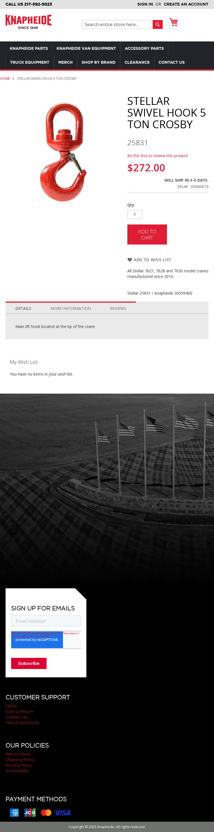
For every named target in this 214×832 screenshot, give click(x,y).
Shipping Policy (20, 759)
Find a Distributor (22, 722)
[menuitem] (29, 48)
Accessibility (17, 771)
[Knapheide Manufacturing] (29, 25)
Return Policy (18, 754)
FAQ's (11, 706)
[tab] (23, 307)
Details (23, 308)
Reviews (118, 308)
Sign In (145, 4)
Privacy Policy (19, 765)
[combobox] (119, 24)
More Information (70, 308)
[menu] (107, 55)
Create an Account (186, 4)
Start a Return (19, 711)
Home (5, 78)
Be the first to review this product (157, 155)
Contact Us (16, 717)
